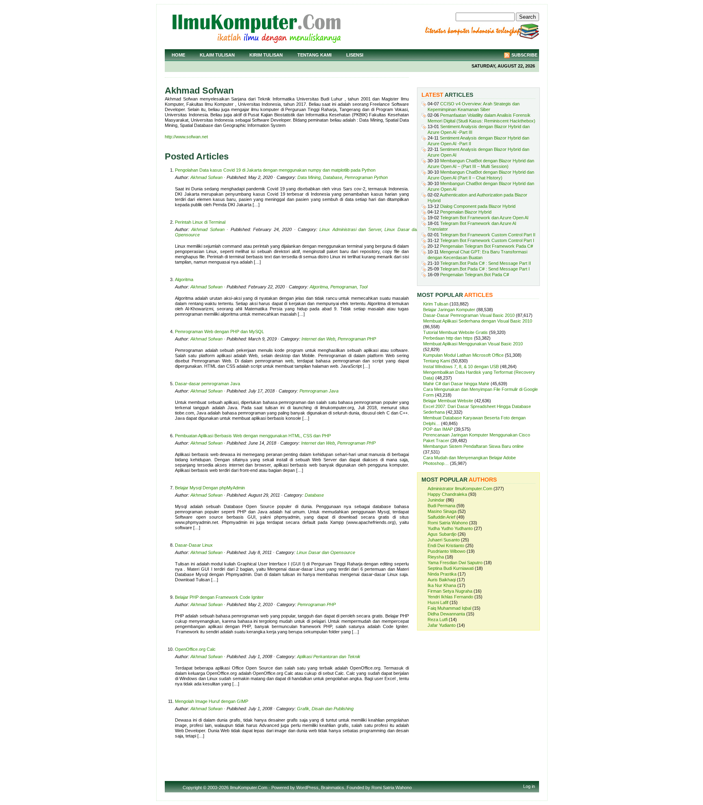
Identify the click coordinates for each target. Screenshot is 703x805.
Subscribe (524, 54)
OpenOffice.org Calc (195, 649)
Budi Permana (441, 505)
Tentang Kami (314, 54)
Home (178, 54)
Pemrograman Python (366, 177)
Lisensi (354, 54)
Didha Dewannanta (446, 613)
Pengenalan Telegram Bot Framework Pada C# (486, 246)
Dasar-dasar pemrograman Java (207, 383)
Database (332, 177)
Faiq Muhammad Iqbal (449, 608)
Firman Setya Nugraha (450, 591)
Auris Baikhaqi (442, 579)
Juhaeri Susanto (444, 539)
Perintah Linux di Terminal (200, 222)
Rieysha (436, 556)
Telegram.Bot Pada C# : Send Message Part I (485, 268)
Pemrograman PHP (357, 338)
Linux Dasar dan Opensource (326, 552)
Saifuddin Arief (441, 517)
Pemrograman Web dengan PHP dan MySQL (219, 331)
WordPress (307, 787)
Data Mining (309, 177)
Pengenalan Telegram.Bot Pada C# (474, 274)
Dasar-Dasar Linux (194, 545)
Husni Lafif (438, 602)
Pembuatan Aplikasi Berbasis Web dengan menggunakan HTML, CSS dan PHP (253, 435)
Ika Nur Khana (442, 585)
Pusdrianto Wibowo (446, 551)
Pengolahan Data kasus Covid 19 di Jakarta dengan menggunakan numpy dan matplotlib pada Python (275, 170)
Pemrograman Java (318, 390)
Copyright (192, 787)
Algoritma (184, 279)
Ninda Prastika (442, 574)
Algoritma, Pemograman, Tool (338, 286)
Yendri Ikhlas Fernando (450, 596)
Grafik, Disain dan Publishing (325, 708)
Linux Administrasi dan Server (350, 229)
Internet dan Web (318, 338)
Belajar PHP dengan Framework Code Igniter (219, 597)
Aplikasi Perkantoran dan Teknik (328, 656)
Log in (529, 786)
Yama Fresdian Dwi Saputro (455, 562)
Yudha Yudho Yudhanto (450, 528)
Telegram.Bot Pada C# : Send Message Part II (485, 263)
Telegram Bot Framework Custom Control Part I (487, 240)
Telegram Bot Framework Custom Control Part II (487, 234)
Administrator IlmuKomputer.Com (460, 488)
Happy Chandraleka (447, 494)
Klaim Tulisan (217, 54)
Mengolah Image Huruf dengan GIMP (211, 701)
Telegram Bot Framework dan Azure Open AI (484, 217)
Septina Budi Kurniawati (451, 568)
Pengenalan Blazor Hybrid (465, 211)
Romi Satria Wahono (448, 522)
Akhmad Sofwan (206, 177)
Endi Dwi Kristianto (446, 545)
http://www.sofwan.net (186, 136)
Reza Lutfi (438, 619)
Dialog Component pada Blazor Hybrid (477, 206)
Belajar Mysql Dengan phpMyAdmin (210, 487)
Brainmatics (332, 787)
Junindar (436, 499)
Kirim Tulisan (266, 54)
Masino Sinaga (442, 511)
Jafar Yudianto (442, 625)
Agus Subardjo (442, 534)
